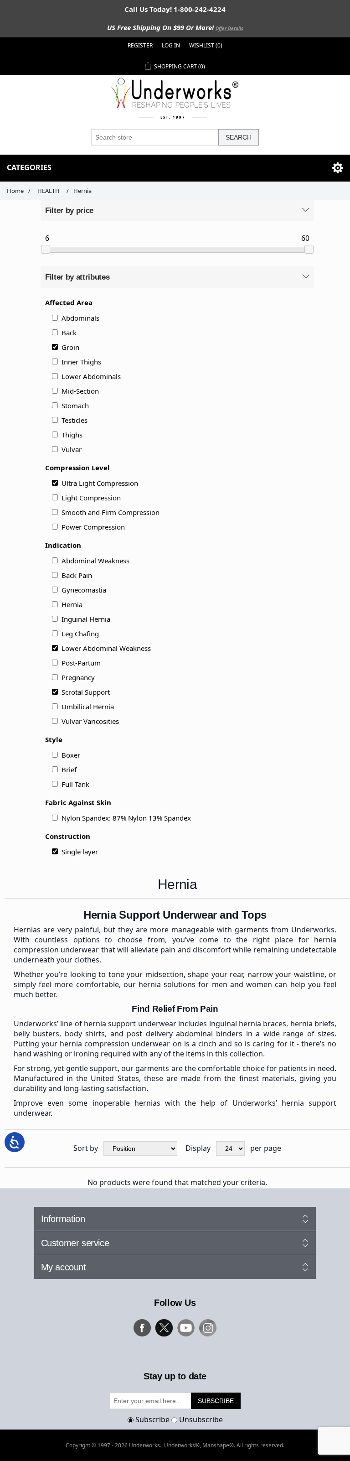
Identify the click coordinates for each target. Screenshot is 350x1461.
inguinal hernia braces (248, 1024)
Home (15, 191)
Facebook (142, 1327)
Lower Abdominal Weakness (106, 648)
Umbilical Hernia (88, 706)
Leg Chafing (80, 633)
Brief (69, 769)
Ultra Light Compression (100, 483)
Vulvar (72, 449)
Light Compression (91, 497)
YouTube (186, 1327)
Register (140, 45)
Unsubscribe (201, 1419)
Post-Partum (81, 662)
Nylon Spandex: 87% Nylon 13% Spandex (126, 817)
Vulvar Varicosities (90, 721)
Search (239, 137)
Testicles (75, 420)
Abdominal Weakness (95, 560)
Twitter (164, 1327)
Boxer (71, 754)
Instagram (207, 1327)
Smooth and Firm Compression (111, 512)
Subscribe (152, 1419)
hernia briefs (312, 1024)
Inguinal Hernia (86, 619)
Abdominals (80, 317)
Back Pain (77, 575)
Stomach (75, 405)
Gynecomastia (84, 589)
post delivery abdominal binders (184, 1034)
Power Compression (93, 526)
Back (69, 332)
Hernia (72, 604)
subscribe (216, 1400)
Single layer (80, 851)
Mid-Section (80, 390)
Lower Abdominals (91, 376)
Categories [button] (29, 167)
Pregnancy (78, 677)
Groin (70, 347)
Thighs (72, 434)
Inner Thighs (81, 361)
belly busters (36, 1034)
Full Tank (75, 784)
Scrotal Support (86, 692)
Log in (171, 45)
